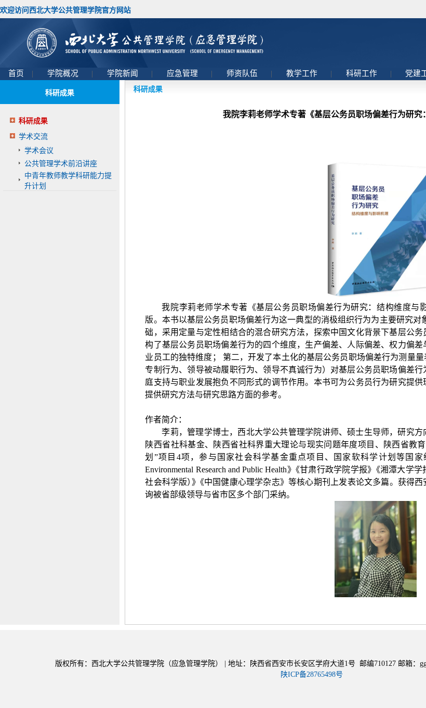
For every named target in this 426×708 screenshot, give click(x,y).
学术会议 (39, 151)
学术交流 (33, 136)
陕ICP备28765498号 (312, 674)
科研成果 (33, 121)
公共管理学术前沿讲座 (60, 164)
